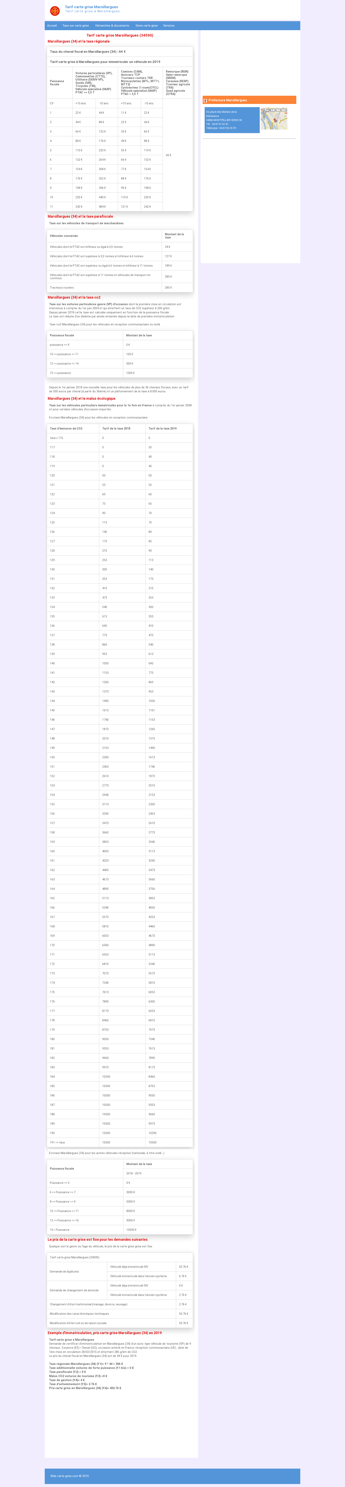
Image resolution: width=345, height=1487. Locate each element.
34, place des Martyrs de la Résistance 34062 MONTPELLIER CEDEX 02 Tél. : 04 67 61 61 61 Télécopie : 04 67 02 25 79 (224, 120)
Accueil (52, 25)
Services (169, 25)
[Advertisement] (120, 1424)
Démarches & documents (112, 25)
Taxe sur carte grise (76, 25)
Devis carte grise (147, 25)
